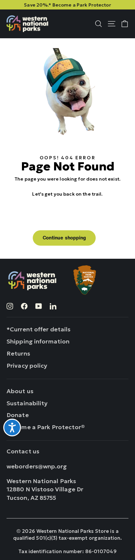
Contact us (23, 451)
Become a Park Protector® (46, 427)
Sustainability (27, 403)
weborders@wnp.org (37, 466)
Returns (18, 353)
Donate (18, 415)
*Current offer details (38, 329)
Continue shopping (64, 238)
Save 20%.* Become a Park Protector (67, 5)
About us (20, 391)
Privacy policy (27, 365)
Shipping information (38, 341)
